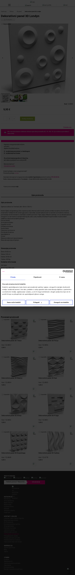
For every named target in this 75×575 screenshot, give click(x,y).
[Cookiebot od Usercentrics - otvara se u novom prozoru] (64, 271)
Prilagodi (36, 302)
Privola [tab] (13, 277)
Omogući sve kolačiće (61, 302)
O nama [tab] (62, 277)
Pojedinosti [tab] (37, 277)
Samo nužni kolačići (14, 302)
